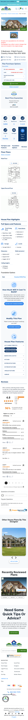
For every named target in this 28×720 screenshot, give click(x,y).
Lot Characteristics (10, 345)
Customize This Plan (14, 326)
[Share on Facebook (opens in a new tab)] (7, 442)
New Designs (4, 665)
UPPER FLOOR (20, 597)
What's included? (5, 154)
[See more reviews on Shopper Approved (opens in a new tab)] (12, 442)
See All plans (14, 561)
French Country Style (13, 13)
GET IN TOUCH (14, 632)
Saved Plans (17, 663)
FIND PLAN (23, 650)
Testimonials (17, 671)
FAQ (2, 671)
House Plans (4, 13)
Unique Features (9, 370)
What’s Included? (14, 87)
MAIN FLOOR (13, 597)
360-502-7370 (15, 692)
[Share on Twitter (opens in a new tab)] (10, 442)
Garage (6, 374)
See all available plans (13, 4)
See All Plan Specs (23, 136)
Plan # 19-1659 (21, 590)
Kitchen (6, 359)
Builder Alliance (17, 674)
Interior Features (10, 363)
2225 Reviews (9, 403)
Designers (16, 665)
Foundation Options (15, 146)
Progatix (14, 717)
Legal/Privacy (4, 668)
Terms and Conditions (19, 668)
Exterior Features (10, 367)
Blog (2, 681)
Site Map (3, 674)
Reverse (23, 29)
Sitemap (17, 712)
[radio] (20, 397)
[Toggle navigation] (26, 9)
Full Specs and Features (5, 146)
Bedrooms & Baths (10, 355)
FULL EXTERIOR (5, 597)
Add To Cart (15, 83)
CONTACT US (4, 678)
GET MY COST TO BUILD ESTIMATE (14, 303)
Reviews (24, 146)
